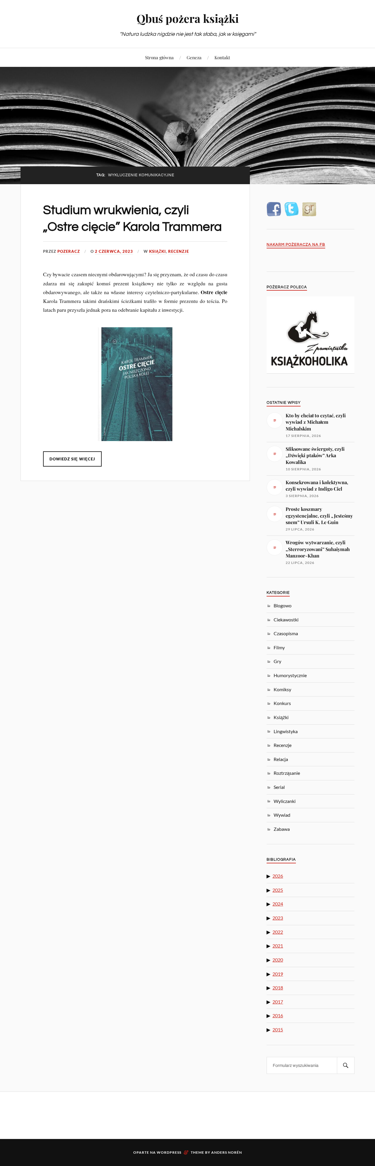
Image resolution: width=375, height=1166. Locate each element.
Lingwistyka (286, 731)
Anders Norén (226, 1152)
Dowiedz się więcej (72, 459)
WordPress (169, 1152)
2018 (277, 987)
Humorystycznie (290, 675)
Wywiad (282, 815)
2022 (277, 932)
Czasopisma (286, 633)
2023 (277, 918)
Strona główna (159, 57)
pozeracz (68, 251)
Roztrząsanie (287, 773)
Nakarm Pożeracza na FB (296, 245)
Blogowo (283, 605)
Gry (277, 661)
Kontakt (222, 57)
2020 (277, 959)
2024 (277, 903)
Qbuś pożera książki (188, 18)
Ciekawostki (286, 619)
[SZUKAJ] (345, 1065)
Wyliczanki (285, 801)
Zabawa (282, 829)
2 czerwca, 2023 (114, 251)
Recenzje (178, 251)
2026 (277, 876)
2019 (277, 974)
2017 (277, 1001)
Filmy (279, 647)
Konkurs (282, 703)
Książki (157, 251)
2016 (277, 1015)
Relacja (281, 759)
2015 (277, 1029)
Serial (279, 787)
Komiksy (282, 689)
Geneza (194, 57)
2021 (277, 945)
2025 (277, 890)
